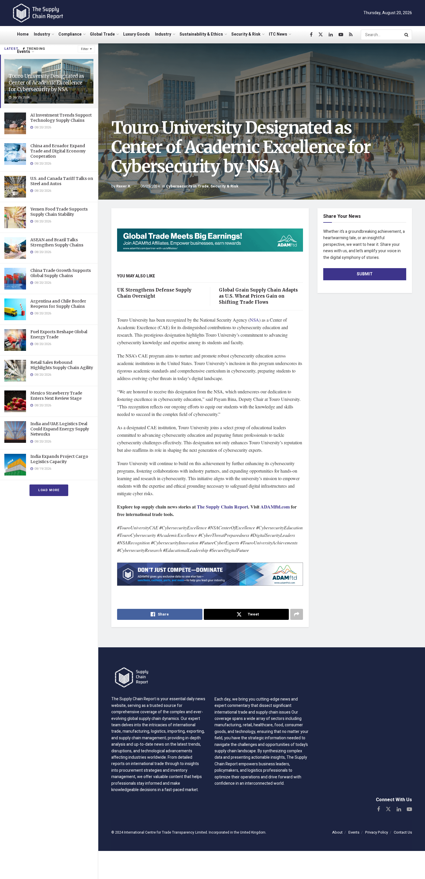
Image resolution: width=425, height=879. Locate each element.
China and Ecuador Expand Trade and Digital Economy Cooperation (58, 151)
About (337, 832)
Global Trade (102, 34)
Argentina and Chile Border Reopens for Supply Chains (58, 303)
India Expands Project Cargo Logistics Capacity (59, 459)
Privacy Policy (376, 832)
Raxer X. (123, 186)
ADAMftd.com (275, 506)
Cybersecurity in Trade (187, 186)
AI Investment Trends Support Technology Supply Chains (61, 118)
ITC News (278, 34)
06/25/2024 (150, 186)
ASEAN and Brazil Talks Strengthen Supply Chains (56, 242)
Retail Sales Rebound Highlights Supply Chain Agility (61, 365)
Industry (42, 34)
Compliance (70, 34)
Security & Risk (245, 34)
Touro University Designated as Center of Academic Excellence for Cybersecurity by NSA (46, 83)
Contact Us (403, 832)
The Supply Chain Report (222, 506)
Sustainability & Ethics (201, 34)
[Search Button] (407, 35)
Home (23, 34)
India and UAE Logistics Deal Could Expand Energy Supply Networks (59, 429)
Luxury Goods (136, 34)
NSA (254, 320)
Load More (49, 490)
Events (23, 52)
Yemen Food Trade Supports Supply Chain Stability (59, 212)
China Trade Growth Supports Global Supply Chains (60, 273)
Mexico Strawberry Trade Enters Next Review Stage (56, 395)
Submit (365, 274)
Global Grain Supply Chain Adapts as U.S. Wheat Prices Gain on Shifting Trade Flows (258, 296)
